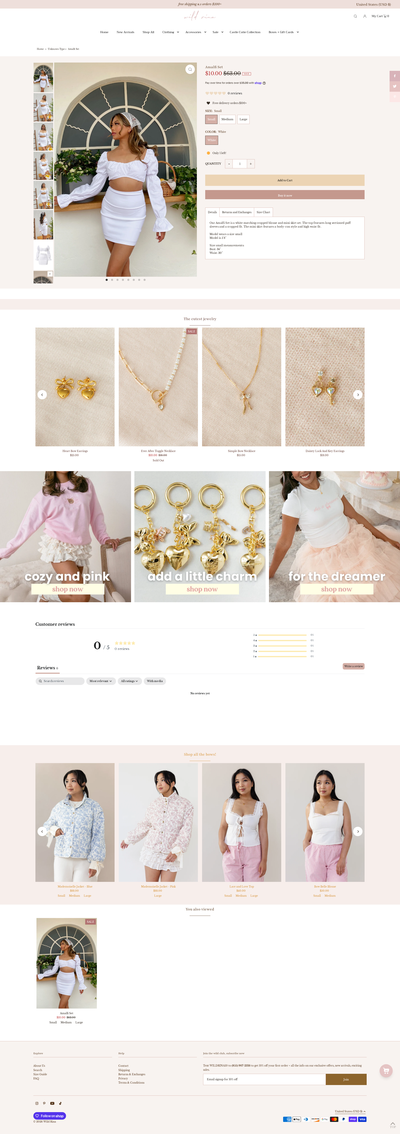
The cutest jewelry (200, 318)
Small (211, 119)
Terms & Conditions (131, 1082)
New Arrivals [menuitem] (125, 32)
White (212, 140)
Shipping (124, 1070)
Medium (227, 119)
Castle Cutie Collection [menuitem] (245, 32)
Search (37, 1070)
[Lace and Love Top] (241, 822)
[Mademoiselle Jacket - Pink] (158, 822)
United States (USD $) (373, 4)
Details (212, 212)
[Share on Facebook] (395, 76)
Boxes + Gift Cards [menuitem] (281, 32)
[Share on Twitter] (395, 86)
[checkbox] (155, 681)
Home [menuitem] (104, 32)
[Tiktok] (60, 1104)
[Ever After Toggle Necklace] (158, 387)
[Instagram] (36, 1104)
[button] (283, 635)
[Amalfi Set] (66, 963)
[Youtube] (52, 1104)
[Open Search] (355, 15)
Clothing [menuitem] (168, 32)
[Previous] (42, 394)
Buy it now (285, 195)
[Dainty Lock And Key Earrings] (325, 387)
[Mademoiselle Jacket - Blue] (75, 822)
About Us (39, 1065)
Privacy (123, 1078)
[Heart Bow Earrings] (75, 387)
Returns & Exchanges (131, 1074)
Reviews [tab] (47, 667)
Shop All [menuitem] (148, 32)
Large (243, 119)
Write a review (353, 666)
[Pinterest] (44, 1104)
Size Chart (263, 212)
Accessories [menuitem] (193, 32)
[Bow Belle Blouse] (325, 822)
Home (40, 49)
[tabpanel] (200, 707)
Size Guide (40, 1074)
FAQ (36, 1078)
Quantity (213, 163)
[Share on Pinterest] (395, 97)
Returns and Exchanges (236, 212)
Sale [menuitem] (215, 32)
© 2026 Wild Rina (44, 1121)
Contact (123, 1065)
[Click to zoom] (190, 69)
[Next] (357, 394)
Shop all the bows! (200, 754)
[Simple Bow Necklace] (241, 387)
